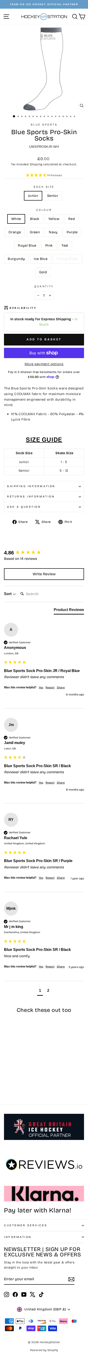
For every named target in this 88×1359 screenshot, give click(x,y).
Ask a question (24, 506)
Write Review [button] (44, 574)
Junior (33, 196)
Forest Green (67, 259)
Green (35, 232)
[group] (44, 553)
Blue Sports (44, 124)
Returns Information (31, 496)
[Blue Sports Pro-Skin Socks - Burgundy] (12, 1087)
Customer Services (25, 1225)
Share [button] (61, 687)
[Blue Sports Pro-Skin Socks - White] (6, 1079)
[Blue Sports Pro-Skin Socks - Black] (12, 1079)
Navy (53, 232)
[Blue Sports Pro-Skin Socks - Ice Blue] (17, 1087)
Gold (43, 272)
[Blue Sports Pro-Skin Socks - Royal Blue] (23, 1083)
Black (34, 219)
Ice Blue (40, 259)
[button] (44, 176)
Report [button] (50, 687)
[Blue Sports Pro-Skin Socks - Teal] (6, 1087)
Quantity (44, 286)
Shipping (36, 164)
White (16, 219)
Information (18, 1237)
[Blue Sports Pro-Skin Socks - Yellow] (17, 1079)
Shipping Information (31, 486)
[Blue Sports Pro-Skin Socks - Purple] (17, 1083)
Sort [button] (8, 594)
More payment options (44, 364)
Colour (44, 210)
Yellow (53, 219)
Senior (52, 196)
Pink (49, 245)
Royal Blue (27, 245)
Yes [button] (41, 687)
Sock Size (44, 186)
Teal (64, 245)
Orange (14, 232)
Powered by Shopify (44, 1350)
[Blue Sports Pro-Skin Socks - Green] (6, 1083)
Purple (72, 232)
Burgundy (16, 259)
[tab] (69, 610)
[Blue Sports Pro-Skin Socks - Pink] (28, 1083)
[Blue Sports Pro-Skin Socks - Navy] (12, 1083)
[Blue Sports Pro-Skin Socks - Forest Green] (23, 1087)
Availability (22, 307)
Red (71, 219)
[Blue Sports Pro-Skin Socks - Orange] (28, 1079)
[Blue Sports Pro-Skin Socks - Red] (23, 1079)
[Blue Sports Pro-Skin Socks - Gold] (28, 1087)
